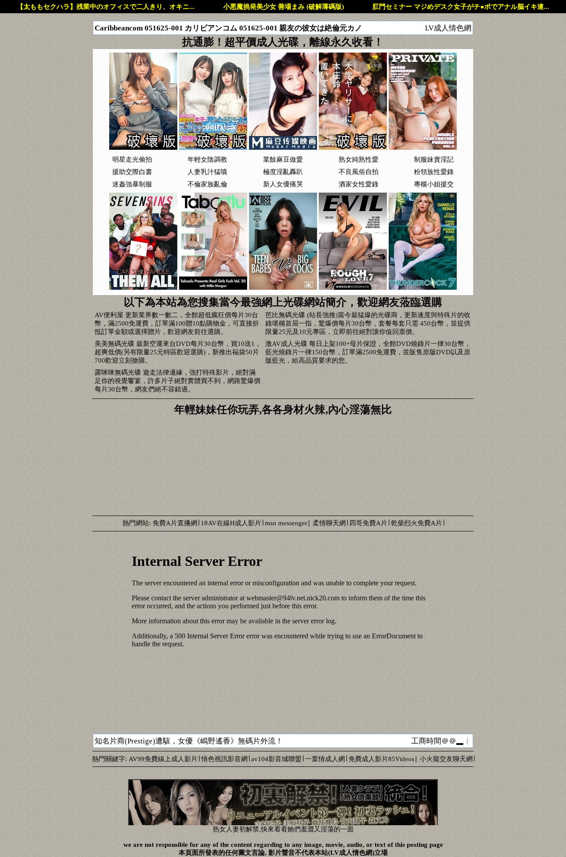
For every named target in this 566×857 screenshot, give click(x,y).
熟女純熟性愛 (359, 159)
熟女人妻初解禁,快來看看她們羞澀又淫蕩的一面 (283, 829)
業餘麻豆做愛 (283, 159)
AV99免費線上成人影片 (163, 758)
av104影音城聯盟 (276, 758)
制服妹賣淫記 (434, 159)
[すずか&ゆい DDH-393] (213, 147)
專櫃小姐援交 (434, 184)
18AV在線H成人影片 (231, 523)
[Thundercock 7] (423, 287)
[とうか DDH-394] (143, 147)
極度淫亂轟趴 (283, 171)
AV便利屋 (109, 315)
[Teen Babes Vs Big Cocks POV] (283, 287)
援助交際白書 (132, 171)
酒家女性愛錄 (359, 184)
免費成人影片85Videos (381, 758)
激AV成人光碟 (286, 343)
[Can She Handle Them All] (143, 287)
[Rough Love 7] (353, 287)
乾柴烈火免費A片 (416, 523)
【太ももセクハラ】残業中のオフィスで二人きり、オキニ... (106, 6)
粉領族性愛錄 (434, 171)
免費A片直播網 (175, 523)
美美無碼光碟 (114, 343)
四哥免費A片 (368, 523)
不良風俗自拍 (359, 171)
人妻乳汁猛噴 (207, 171)
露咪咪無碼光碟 (118, 372)
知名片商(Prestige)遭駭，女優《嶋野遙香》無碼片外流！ (189, 741)
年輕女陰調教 (207, 159)
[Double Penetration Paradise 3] (423, 147)
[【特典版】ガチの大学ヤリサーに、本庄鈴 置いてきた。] (353, 147)
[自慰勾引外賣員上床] (283, 147)
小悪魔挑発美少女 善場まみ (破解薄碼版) (283, 6)
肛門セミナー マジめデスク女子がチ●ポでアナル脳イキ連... (460, 6)
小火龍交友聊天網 (446, 758)
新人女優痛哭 (283, 184)
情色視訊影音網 (224, 758)
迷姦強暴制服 (132, 184)
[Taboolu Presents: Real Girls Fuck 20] (213, 287)
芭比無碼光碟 (285, 315)
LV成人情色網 (448, 28)
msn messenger (286, 523)
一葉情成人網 (325, 758)
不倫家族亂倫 (207, 184)
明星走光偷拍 (132, 159)
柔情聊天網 (329, 523)
